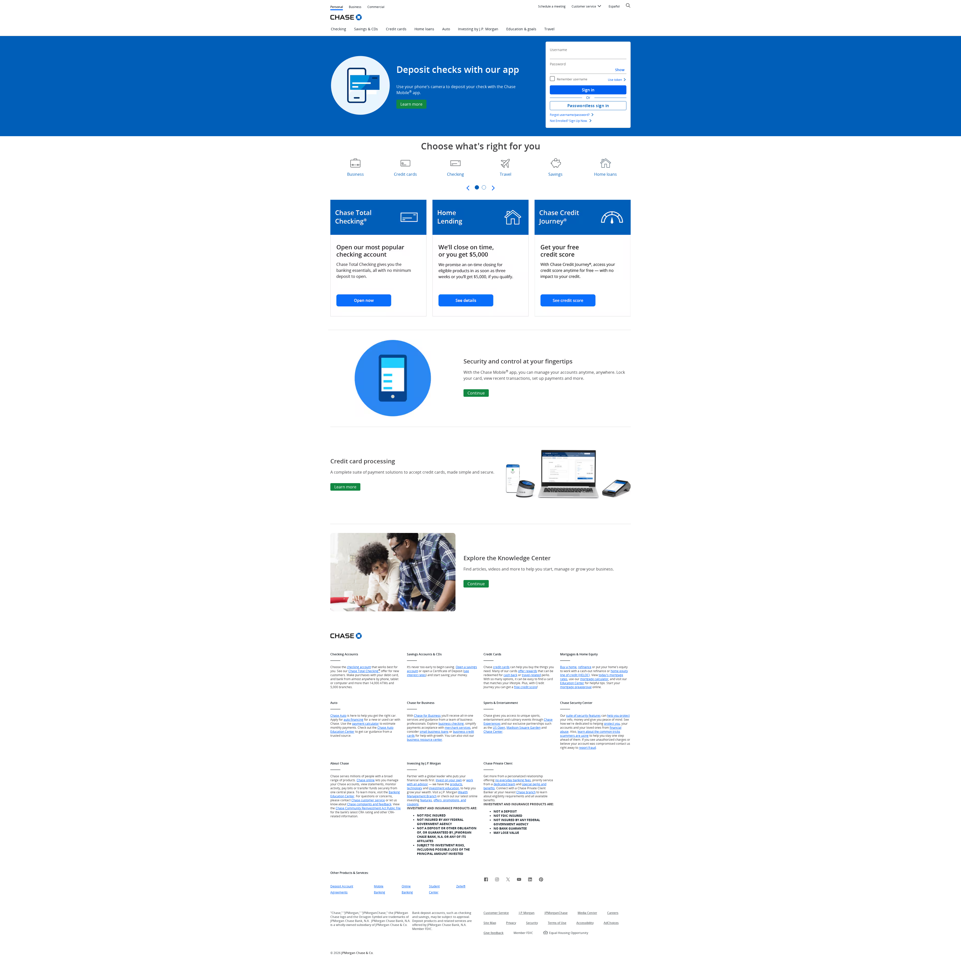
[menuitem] (552, 6)
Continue (476, 393)
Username (558, 49)
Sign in (588, 90)
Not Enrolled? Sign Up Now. (569, 121)
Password (558, 64)
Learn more (411, 104)
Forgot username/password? (570, 115)
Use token (615, 80)
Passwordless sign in (588, 105)
